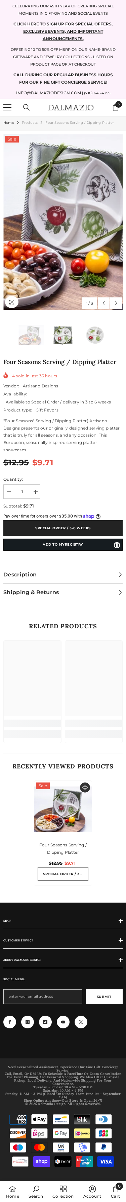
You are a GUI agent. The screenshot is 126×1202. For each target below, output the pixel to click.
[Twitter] (81, 1022)
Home (8, 122)
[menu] (7, 107)
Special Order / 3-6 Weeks (63, 528)
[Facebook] (9, 1022)
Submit (104, 997)
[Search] (27, 107)
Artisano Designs (40, 385)
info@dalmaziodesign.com (48, 92)
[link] (32, 723)
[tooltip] (117, 545)
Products (30, 122)
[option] (63, 222)
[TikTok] (45, 1022)
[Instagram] (27, 1022)
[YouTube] (63, 1022)
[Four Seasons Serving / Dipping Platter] (63, 809)
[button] (104, 303)
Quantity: (13, 479)
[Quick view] (85, 787)
